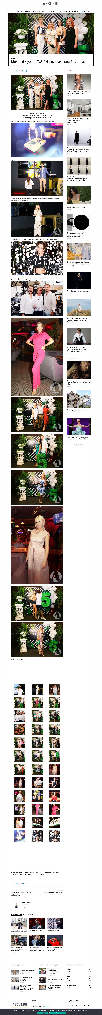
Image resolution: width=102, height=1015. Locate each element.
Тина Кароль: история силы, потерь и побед (77, 292)
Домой (12, 56)
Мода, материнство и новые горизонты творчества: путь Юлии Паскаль (77, 320)
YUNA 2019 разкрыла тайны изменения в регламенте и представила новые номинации (36, 949)
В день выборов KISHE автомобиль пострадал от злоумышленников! (17, 949)
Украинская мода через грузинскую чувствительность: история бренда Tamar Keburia (78, 149)
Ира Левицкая (23, 874)
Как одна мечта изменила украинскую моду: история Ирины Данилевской (77, 349)
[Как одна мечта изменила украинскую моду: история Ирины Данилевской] (79, 336)
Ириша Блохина (31, 874)
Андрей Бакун (48, 872)
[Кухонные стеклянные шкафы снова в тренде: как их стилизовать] (79, 108)
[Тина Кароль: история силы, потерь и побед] (79, 280)
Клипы (58, 11)
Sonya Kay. (26, 872)
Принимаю (40, 1012)
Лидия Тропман (16, 65)
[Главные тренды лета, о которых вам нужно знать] (79, 195)
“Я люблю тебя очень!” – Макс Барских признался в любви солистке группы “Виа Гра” (51, 893)
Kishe (17, 872)
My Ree (20, 872)
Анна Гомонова (15, 874)
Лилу (37, 874)
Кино (51, 11)
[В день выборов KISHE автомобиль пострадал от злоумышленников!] (19, 940)
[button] (89, 11)
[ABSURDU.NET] (51, 5)
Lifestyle (66, 11)
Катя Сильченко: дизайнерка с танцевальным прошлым (78, 92)
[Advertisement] (37, 672)
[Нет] (100, 1012)
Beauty (44, 11)
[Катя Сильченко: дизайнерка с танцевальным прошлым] (79, 82)
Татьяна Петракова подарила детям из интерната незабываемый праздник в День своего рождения (22, 894)
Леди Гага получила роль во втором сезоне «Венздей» (77, 438)
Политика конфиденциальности (57, 1012)
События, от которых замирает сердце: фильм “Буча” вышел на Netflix (79, 383)
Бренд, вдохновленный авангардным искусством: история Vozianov (76, 235)
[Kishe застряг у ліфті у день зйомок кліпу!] (37, 923)
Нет (46, 1012)
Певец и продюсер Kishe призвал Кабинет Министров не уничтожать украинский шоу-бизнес (19, 931)
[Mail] (76, 1005)
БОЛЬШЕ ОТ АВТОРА (28, 915)
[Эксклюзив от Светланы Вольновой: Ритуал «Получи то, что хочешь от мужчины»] (42, 980)
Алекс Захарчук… (39, 872)
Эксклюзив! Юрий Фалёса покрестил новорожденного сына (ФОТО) (55, 987)
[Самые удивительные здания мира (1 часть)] (79, 399)
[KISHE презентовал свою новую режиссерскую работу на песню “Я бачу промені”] (55, 940)
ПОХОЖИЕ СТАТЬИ (16, 915)
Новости (19, 11)
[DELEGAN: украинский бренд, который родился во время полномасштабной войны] (79, 166)
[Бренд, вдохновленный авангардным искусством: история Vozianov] (79, 222)
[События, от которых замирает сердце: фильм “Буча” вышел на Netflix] (79, 370)
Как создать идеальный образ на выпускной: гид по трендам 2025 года (78, 264)
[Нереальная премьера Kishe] (55, 923)
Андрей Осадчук (55, 872)
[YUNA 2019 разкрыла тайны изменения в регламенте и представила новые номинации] (37, 940)
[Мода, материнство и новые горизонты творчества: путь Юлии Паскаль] (79, 307)
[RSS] (80, 1005)
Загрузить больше (78, 444)
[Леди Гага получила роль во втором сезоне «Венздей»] (79, 426)
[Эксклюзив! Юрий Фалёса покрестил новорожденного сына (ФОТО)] (42, 987)
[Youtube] (88, 1005)
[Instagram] (25, 907)
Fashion (27, 11)
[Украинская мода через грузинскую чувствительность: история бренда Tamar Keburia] (79, 137)
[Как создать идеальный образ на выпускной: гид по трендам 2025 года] (79, 251)
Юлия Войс (42, 874)
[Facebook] (23, 907)
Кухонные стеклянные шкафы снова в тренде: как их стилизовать (78, 120)
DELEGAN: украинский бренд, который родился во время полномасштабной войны (77, 178)
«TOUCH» (32, 872)
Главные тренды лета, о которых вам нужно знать (76, 207)
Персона (36, 11)
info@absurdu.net (46, 1006)
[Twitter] (84, 1005)
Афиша (74, 11)
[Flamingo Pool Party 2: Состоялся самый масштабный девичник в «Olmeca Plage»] (42, 971)
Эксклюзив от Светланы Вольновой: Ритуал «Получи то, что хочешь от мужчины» (55, 980)
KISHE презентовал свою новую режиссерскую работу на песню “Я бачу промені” (54, 949)
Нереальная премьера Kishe (53, 930)
